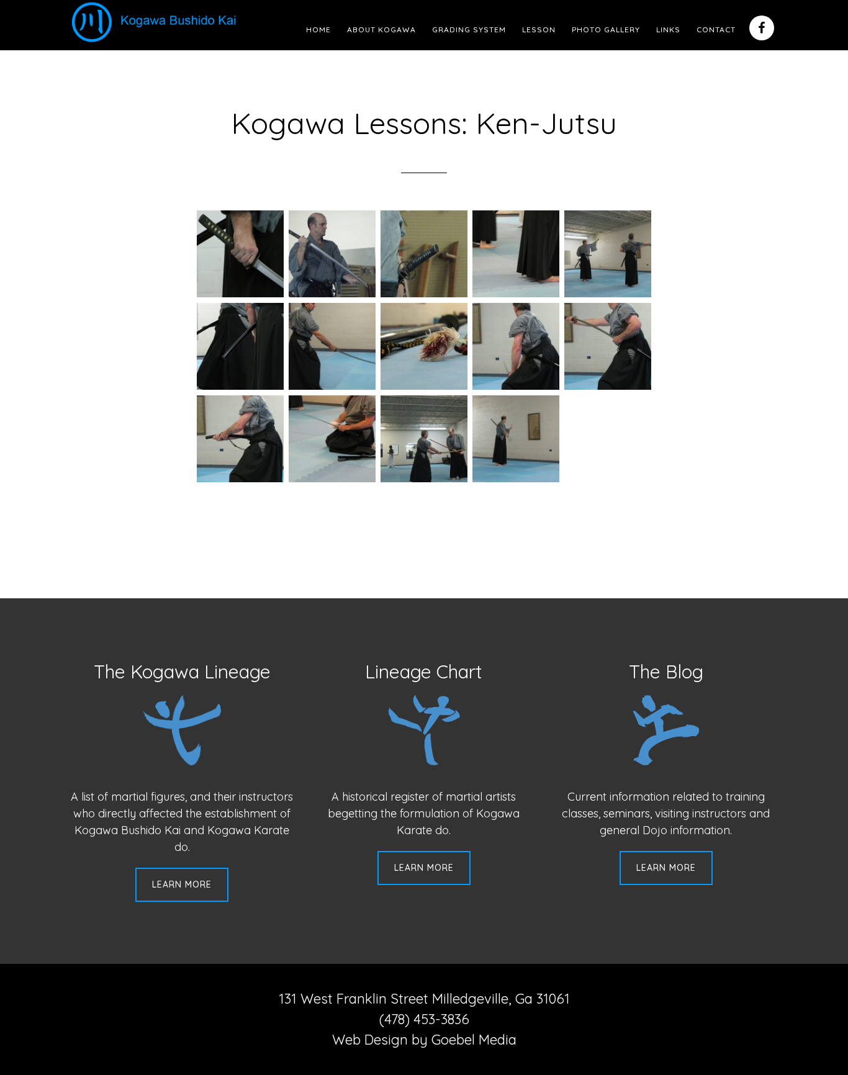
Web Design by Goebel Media (424, 1039)
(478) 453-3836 (424, 1019)
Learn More (182, 884)
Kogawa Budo (156, 21)
